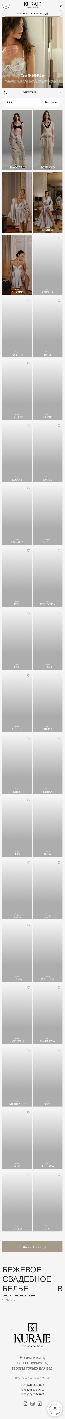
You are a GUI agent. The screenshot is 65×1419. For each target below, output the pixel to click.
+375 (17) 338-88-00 (32, 1394)
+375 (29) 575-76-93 (32, 1389)
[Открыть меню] (6, 5)
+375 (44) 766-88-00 (32, 1385)
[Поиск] (55, 5)
